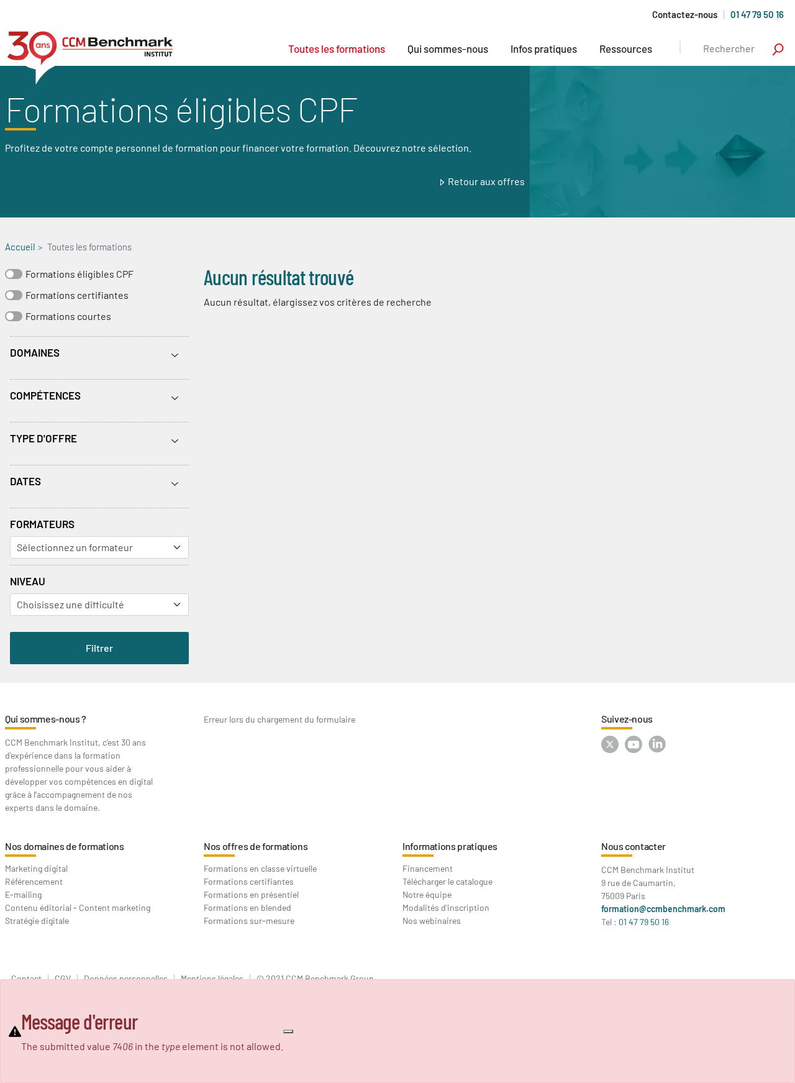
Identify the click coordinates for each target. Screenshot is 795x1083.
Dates (25, 481)
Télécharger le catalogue (447, 881)
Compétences (45, 395)
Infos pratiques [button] (544, 48)
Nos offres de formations (255, 846)
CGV (63, 978)
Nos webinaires (431, 920)
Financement (427, 868)
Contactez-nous (684, 14)
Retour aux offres (486, 181)
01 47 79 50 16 (757, 14)
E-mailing (23, 894)
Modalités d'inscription (445, 907)
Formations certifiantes (77, 295)
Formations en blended (247, 907)
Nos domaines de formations (64, 846)
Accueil (20, 246)
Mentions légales (212, 978)
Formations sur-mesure (249, 920)
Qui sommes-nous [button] (447, 48)
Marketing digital (36, 868)
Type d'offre (43, 438)
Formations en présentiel (251, 894)
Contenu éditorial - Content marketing (77, 907)
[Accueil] (90, 52)
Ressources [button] (625, 48)
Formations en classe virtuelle (260, 868)
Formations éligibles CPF (79, 274)
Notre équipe (427, 894)
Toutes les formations (336, 48)
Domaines (35, 352)
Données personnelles (126, 978)
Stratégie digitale (37, 920)
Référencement (34, 881)
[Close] (288, 1031)
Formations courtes (68, 316)
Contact (26, 978)
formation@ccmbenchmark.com (663, 908)
